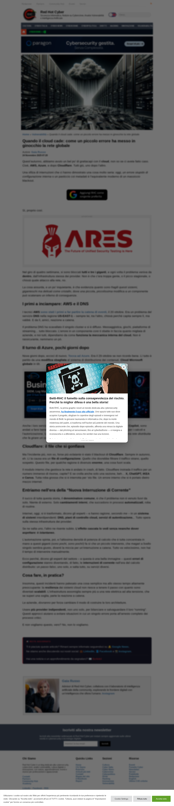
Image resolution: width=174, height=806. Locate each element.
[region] (87, 798)
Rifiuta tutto (142, 799)
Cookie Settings (121, 799)
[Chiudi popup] (124, 367)
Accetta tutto (161, 799)
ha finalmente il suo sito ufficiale (77, 411)
